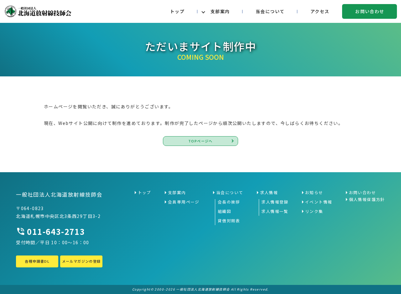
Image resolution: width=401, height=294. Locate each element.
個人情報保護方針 (367, 199)
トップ (177, 11)
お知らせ (314, 192)
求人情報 (269, 192)
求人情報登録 (274, 202)
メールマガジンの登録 (81, 261)
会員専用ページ (184, 202)
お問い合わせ (369, 11)
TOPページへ (200, 140)
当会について (270, 11)
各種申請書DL (37, 261)
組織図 (224, 211)
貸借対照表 (229, 221)
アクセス (320, 11)
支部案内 (220, 11)
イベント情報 (318, 202)
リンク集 (314, 211)
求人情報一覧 (274, 211)
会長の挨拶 (229, 202)
